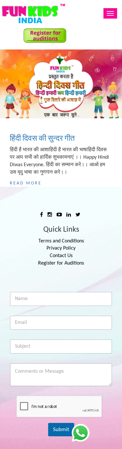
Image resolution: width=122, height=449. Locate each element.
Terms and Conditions (61, 241)
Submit (61, 429)
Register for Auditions (61, 263)
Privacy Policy (61, 248)
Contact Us (61, 255)
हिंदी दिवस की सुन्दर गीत (42, 139)
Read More (26, 183)
